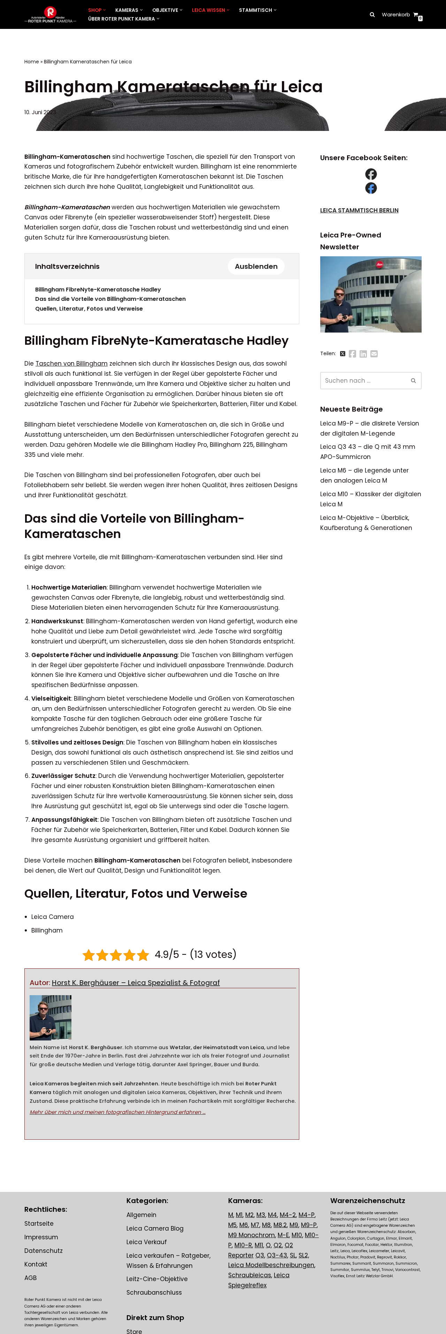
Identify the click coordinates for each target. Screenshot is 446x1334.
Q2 (278, 1245)
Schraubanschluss (154, 1293)
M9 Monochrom (251, 1235)
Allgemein (141, 1215)
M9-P (309, 1225)
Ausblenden (256, 266)
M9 (294, 1225)
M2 (249, 1215)
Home (31, 61)
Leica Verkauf (146, 1242)
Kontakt (35, 1264)
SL (293, 1255)
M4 (272, 1215)
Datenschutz (43, 1251)
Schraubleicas (249, 1275)
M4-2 (288, 1215)
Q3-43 (277, 1255)
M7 (255, 1225)
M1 (239, 1215)
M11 (259, 1245)
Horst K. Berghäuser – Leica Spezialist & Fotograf (136, 983)
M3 (260, 1215)
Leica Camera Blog (155, 1228)
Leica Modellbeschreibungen (271, 1265)
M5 (232, 1225)
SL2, (304, 1255)
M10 (297, 1235)
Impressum (41, 1237)
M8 (266, 1225)
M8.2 (280, 1225)
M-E (283, 1235)
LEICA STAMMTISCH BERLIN (359, 210)
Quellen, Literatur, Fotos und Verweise (89, 309)
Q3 (259, 1255)
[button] (104, 10)
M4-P (307, 1215)
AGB (30, 1278)
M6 (243, 1225)
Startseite (39, 1223)
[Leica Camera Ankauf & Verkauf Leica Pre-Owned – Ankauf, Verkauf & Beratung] (50, 14)
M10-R (243, 1245)
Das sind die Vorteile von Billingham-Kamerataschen (110, 299)
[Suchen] (372, 14)
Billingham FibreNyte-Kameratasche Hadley (98, 290)
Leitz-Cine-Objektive (157, 1279)
